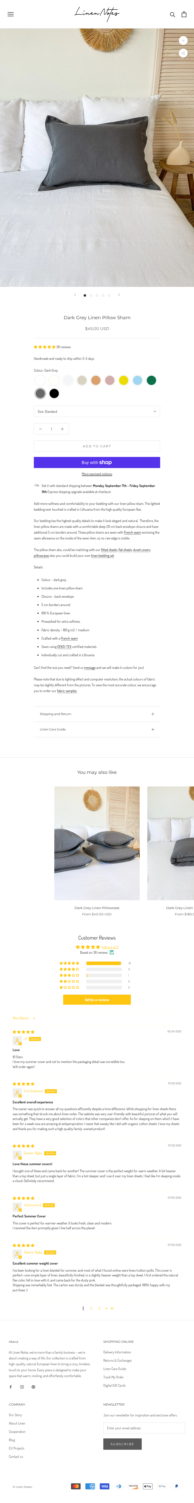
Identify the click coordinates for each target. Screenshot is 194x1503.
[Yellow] (123, 380)
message (89, 667)
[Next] (119, 295)
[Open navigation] (11, 14)
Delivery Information (117, 1352)
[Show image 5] (109, 295)
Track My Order (113, 1377)
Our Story (15, 1415)
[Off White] (54, 380)
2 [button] (91, 1308)
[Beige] (82, 380)
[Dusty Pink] (109, 380)
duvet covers (141, 550)
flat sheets (125, 550)
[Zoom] (183, 40)
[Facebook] (10, 1386)
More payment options (97, 474)
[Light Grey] (68, 380)
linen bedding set (102, 555)
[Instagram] (22, 1386)
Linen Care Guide (53, 729)
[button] (45, 347)
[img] (23, 1032)
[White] (40, 380)
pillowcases (41, 555)
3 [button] (99, 1308)
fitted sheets (109, 550)
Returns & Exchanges (117, 1360)
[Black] (54, 394)
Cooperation (17, 1431)
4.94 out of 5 (110, 947)
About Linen (17, 1423)
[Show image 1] (85, 295)
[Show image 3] (97, 295)
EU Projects (16, 1448)
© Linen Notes (22, 1487)
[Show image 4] (103, 295)
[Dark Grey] (40, 394)
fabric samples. (67, 691)
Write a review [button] (97, 999)
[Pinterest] (33, 1386)
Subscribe (122, 1444)
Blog (12, 1440)
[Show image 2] (91, 295)
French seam (132, 532)
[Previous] (75, 295)
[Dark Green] (151, 380)
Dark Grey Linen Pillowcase (97, 908)
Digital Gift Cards (114, 1385)
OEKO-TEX (64, 646)
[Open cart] (184, 14)
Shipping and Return (55, 714)
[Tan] (95, 380)
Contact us (16, 1456)
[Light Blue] (137, 380)
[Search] (172, 14)
